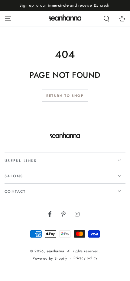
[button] (106, 19)
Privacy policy (85, 258)
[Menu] (8, 19)
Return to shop (65, 95)
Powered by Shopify (50, 258)
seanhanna (55, 251)
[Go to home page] (65, 18)
